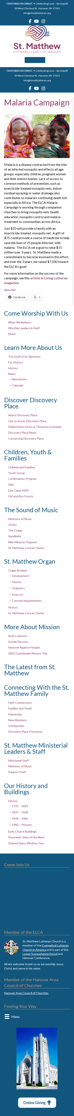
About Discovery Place (22, 415)
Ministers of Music (20, 519)
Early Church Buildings (22, 831)
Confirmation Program (22, 478)
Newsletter (19, 379)
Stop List (17, 594)
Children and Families (21, 467)
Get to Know (27, 421)
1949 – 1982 (20, 818)
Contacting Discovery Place (26, 438)
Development (20, 575)
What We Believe (19, 322)
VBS (11, 484)
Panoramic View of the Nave (26, 837)
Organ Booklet (17, 570)
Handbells (14, 536)
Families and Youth (20, 708)
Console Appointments (27, 600)
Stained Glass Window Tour (26, 843)
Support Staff (17, 772)
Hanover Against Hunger (24, 647)
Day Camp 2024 (18, 490)
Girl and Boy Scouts (20, 496)
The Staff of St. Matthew (24, 356)
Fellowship (15, 714)
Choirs (12, 524)
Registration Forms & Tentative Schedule (34, 427)
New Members (17, 720)
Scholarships (16, 726)
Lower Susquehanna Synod (40, 954)
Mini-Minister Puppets (22, 542)
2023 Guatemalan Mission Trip (27, 653)
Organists (18, 588)
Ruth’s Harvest (17, 636)
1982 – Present (22, 824)
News (12, 374)
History (13, 368)
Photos (13, 607)
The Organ (15, 530)
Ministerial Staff (18, 760)
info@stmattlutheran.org (37, 13)
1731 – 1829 (20, 806)
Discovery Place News (22, 432)
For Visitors (15, 362)
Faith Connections (20, 702)
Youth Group (16, 473)
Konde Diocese (18, 641)
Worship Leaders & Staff (24, 328)
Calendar (17, 385)
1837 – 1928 (20, 812)
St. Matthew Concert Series (26, 548)
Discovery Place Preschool (25, 731)
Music (12, 334)
